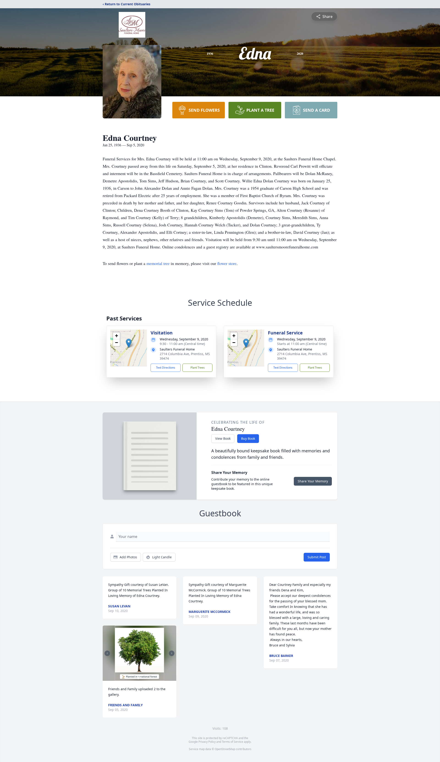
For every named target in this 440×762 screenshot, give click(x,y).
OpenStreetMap (225, 749)
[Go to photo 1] (138, 678)
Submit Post (317, 557)
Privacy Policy (207, 742)
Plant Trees (197, 368)
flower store (226, 263)
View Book (223, 438)
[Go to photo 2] (141, 678)
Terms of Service (232, 742)
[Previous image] (107, 653)
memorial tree (158, 263)
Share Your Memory (313, 481)
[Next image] (171, 653)
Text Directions (165, 368)
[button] (129, 343)
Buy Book (248, 438)
